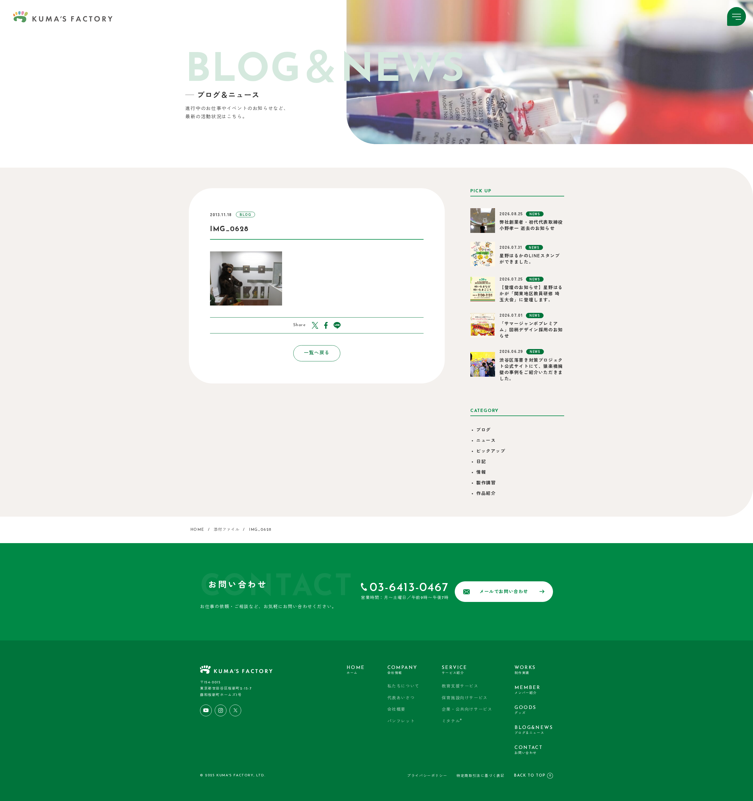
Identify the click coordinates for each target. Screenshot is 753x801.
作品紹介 (486, 494)
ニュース (486, 441)
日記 (481, 462)
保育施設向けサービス (465, 698)
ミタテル (452, 721)
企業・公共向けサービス (467, 709)
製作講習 (486, 483)
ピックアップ (491, 451)
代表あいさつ (401, 698)
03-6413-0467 (409, 588)
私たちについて (403, 686)
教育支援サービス (460, 686)
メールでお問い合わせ (503, 592)
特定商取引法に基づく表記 (480, 776)
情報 (481, 472)
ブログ (483, 430)
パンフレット (401, 721)
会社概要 (396, 709)
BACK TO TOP (530, 775)
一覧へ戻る (317, 353)
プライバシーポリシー (427, 776)
